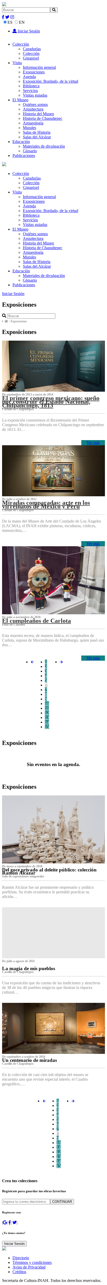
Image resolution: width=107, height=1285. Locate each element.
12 (47, 713)
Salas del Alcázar (37, 137)
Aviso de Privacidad (28, 1267)
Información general (39, 67)
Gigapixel (31, 58)
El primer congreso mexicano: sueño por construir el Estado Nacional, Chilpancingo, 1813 (50, 402)
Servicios (30, 90)
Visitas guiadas (35, 95)
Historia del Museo (38, 114)
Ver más (93, 442)
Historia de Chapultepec (42, 118)
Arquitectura (33, 109)
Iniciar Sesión (28, 31)
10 (47, 703)
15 (47, 727)
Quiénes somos (35, 104)
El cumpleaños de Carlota (36, 620)
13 (47, 717)
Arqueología (33, 123)
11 (47, 708)
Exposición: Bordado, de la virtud (50, 81)
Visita (17, 63)
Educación (21, 141)
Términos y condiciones (32, 1262)
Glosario (30, 151)
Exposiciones (34, 72)
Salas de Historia (36, 132)
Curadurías (32, 49)
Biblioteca (31, 86)
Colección (20, 44)
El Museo (20, 100)
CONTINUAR (62, 1202)
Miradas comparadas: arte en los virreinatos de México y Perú (46, 504)
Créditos (19, 1272)
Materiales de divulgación (44, 146)
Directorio (20, 1258)
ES (10, 22)
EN (22, 22)
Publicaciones (23, 155)
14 (47, 722)
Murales (29, 127)
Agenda (29, 76)
